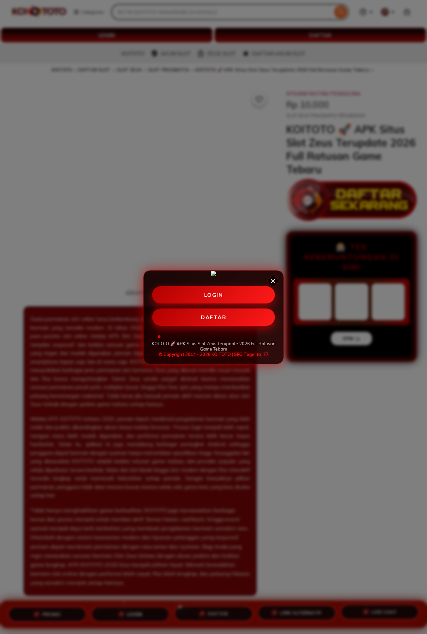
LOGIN (213, 294)
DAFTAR (213, 317)
